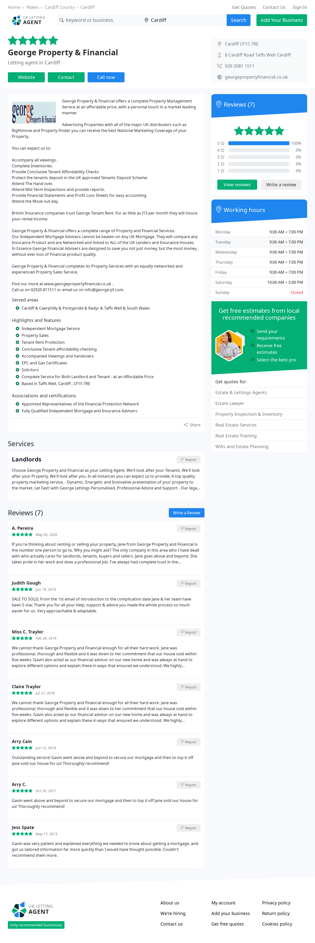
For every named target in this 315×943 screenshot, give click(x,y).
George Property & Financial (63, 52)
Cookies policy (277, 924)
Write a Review (186, 512)
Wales (32, 7)
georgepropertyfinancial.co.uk (256, 77)
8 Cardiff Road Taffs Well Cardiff (258, 55)
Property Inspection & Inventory (248, 414)
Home (14, 7)
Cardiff (87, 7)
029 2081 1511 (239, 66)
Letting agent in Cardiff (34, 62)
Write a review (281, 184)
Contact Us (274, 7)
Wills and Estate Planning (241, 446)
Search (238, 20)
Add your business (230, 913)
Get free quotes (227, 924)
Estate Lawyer (229, 403)
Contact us (171, 924)
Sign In (300, 7)
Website (26, 77)
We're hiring (173, 913)
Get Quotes (244, 7)
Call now (106, 77)
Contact (66, 77)
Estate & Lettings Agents (241, 392)
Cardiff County (60, 7)
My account (223, 903)
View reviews (237, 184)
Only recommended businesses (36, 925)
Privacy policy (276, 903)
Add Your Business (282, 20)
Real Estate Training (236, 436)
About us (169, 903)
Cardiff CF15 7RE (242, 44)
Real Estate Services (236, 425)
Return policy (276, 913)
